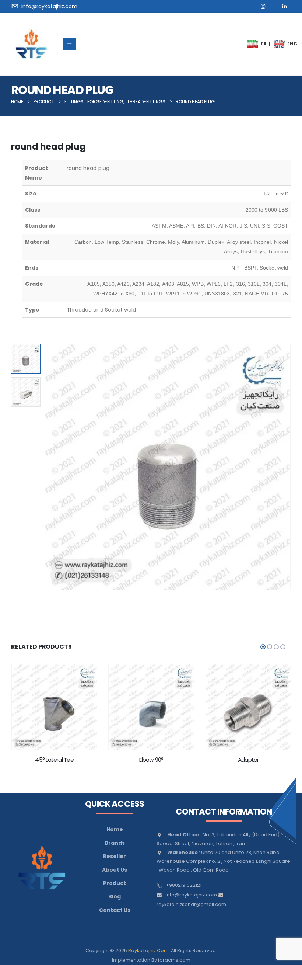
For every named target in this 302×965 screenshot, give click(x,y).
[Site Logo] (31, 44)
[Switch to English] (279, 44)
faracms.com (174, 960)
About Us (114, 870)
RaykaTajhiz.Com (148, 950)
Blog (114, 896)
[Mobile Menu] (69, 44)
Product (114, 883)
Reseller (114, 856)
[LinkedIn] (284, 6)
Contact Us (114, 910)
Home (114, 829)
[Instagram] (263, 6)
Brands (115, 843)
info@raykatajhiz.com (191, 895)
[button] (53, 467)
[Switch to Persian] (253, 44)
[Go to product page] (53, 706)
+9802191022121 (183, 885)
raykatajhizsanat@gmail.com (191, 904)
